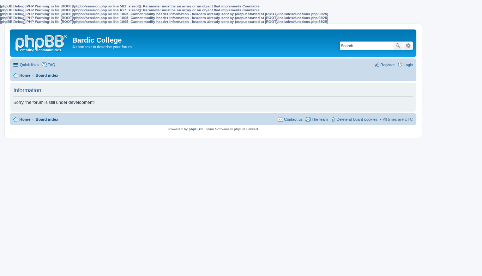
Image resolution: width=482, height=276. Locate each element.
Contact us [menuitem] (293, 119)
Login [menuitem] (408, 65)
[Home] (42, 42)
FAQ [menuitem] (51, 65)
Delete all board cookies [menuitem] (357, 119)
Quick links (29, 65)
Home (24, 119)
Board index (47, 119)
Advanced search (408, 46)
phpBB (194, 129)
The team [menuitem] (320, 119)
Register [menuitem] (387, 65)
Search (398, 46)
